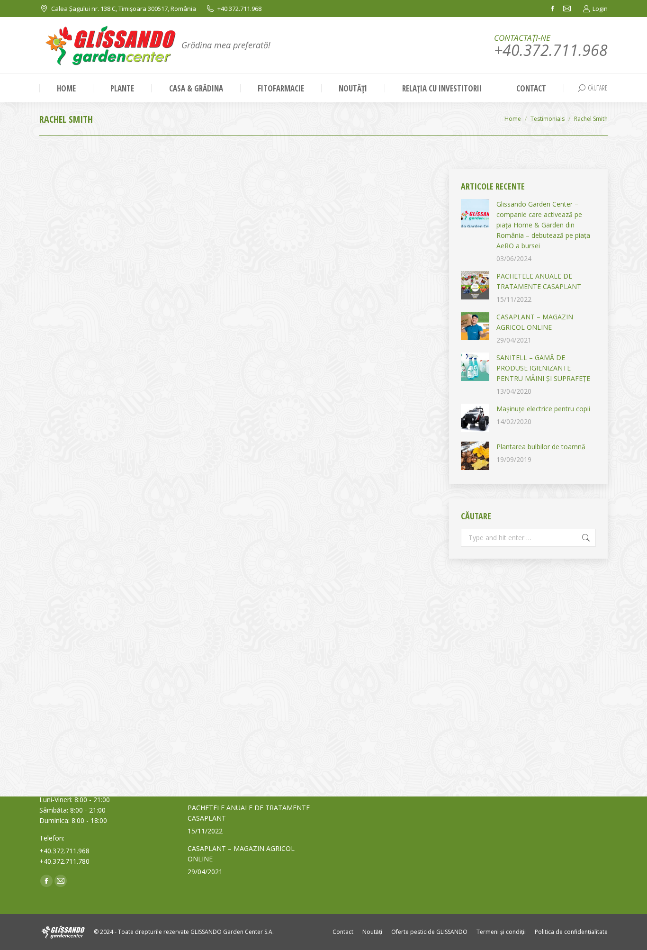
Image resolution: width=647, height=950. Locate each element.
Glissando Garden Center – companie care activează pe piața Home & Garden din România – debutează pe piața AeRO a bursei (543, 224)
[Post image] (475, 213)
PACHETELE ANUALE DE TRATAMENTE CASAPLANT (538, 281)
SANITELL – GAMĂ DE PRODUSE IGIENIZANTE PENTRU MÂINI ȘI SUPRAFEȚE (543, 368)
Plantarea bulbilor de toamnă (540, 446)
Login (600, 8)
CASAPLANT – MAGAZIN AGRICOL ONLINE (534, 322)
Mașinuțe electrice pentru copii (543, 408)
